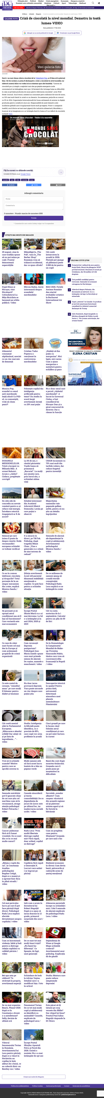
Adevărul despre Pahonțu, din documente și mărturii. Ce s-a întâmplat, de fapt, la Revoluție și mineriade (60, 8)
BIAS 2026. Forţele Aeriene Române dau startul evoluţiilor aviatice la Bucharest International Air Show (55, 294)
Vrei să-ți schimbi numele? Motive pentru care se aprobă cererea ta (10, 765)
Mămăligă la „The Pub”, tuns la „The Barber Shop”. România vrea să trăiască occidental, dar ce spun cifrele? (33, 258)
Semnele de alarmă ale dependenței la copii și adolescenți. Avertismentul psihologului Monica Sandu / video (55, 543)
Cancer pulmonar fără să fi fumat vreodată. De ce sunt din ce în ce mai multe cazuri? (11, 835)
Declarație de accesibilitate (81, 1086)
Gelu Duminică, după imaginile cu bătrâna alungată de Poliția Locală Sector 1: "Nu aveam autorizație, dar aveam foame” (85, 317)
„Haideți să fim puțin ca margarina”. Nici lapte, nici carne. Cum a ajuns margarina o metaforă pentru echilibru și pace (54, 360)
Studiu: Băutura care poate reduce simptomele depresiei (55, 979)
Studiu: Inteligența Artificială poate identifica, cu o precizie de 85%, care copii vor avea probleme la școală (33, 730)
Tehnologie (72, 3)
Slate (10, 114)
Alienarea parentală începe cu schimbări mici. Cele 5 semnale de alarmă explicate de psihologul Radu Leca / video (55, 909)
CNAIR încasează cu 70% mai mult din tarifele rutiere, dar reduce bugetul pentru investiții (55, 465)
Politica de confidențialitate (20, 1086)
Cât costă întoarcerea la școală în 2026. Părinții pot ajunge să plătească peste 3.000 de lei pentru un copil (55, 260)
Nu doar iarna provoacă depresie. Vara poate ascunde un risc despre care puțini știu (33, 688)
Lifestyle (31, 14)
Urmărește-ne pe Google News (70, 33)
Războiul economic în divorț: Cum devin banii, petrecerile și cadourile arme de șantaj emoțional (55, 868)
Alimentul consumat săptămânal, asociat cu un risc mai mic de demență (11, 356)
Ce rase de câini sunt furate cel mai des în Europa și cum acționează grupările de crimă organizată (11, 649)
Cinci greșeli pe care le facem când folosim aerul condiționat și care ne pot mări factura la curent (55, 730)
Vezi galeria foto (49, 67)
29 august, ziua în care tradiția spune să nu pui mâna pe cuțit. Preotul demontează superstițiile (11, 258)
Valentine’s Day (41, 78)
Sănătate (47, 3)
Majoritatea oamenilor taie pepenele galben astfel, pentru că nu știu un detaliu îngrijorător (55, 507)
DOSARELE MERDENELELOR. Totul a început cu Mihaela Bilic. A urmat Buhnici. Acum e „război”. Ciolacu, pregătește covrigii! (11, 469)
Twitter (35, 185)
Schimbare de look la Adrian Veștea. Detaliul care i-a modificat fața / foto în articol (33, 980)
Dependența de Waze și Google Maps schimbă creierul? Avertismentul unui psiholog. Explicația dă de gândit (55, 948)
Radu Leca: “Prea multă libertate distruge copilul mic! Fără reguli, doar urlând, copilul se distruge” (33, 837)
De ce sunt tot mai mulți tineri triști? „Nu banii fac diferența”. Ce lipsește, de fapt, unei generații (32, 947)
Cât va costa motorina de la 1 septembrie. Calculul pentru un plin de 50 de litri (55, 616)
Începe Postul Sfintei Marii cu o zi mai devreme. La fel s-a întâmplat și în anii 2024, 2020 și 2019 (33, 617)
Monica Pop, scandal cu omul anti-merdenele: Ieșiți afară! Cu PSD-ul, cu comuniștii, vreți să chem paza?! (11, 396)
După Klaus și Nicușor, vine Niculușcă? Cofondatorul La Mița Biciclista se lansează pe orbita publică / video (10, 294)
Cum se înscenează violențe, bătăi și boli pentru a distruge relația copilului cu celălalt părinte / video (11, 947)
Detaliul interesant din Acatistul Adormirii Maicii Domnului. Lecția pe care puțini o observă (33, 507)
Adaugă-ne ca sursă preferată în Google (40, 33)
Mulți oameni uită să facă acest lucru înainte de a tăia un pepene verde (33, 765)
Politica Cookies (37, 1086)
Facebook (11, 185)
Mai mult (51, 5)
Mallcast (82, 3)
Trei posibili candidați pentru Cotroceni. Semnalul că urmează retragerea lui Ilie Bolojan (84, 281)
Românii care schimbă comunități (29, 3)
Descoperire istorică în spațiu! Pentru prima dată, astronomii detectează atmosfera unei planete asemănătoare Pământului (55, 694)
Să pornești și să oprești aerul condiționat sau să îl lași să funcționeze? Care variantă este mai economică (11, 617)
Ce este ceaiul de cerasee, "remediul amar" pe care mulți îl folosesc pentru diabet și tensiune (11, 688)
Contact (66, 1086)
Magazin (38, 14)
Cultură (56, 3)
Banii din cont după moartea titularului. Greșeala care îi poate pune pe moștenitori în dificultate (55, 767)
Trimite (33, 218)
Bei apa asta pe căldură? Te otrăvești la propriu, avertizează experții (11, 979)
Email (59, 185)
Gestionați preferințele (53, 1086)
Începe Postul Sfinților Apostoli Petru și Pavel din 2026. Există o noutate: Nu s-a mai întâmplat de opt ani (33, 1049)
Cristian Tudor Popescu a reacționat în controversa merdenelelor (31, 356)
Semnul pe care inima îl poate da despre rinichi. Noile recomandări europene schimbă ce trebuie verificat (11, 542)
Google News (25, 174)
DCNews (7, 5)
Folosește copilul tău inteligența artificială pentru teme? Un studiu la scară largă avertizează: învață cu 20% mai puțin (33, 396)
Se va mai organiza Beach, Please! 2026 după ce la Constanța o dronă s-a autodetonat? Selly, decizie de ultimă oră (11, 1013)
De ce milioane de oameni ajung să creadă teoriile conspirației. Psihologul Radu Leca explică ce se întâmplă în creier (54, 581)
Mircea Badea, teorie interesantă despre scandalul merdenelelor (33, 290)
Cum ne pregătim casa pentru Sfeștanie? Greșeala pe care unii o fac (55, 834)
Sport (64, 3)
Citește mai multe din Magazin (33, 1077)
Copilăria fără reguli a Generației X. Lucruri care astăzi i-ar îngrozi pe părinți (33, 868)
